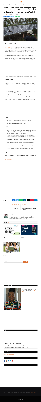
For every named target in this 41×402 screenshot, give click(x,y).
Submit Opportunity (13, 398)
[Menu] (4, 2)
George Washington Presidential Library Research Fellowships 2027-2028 (16, 347)
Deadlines (18, 398)
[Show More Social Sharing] (22, 16)
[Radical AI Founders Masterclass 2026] (29, 230)
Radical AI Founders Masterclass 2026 (28, 236)
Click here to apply (8, 159)
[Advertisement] (20, 69)
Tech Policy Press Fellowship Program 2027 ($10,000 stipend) (14, 343)
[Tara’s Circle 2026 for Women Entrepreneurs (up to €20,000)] (12, 247)
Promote (29, 398)
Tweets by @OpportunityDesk (9, 354)
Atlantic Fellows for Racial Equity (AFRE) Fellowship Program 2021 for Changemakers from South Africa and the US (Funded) (29, 207)
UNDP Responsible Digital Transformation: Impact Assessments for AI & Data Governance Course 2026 (11, 237)
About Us (7, 398)
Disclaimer (19, 399)
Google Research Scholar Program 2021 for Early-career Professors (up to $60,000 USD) (12, 207)
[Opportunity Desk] (20, 1)
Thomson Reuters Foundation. (20, 175)
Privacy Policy (34, 398)
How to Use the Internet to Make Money (10, 333)
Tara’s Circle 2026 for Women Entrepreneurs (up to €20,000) (12, 253)
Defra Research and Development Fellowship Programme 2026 (14, 345)
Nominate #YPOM (24, 398)
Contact (23, 399)
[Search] (37, 2)
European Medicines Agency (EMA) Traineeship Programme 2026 (14, 339)
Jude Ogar (5, 14)
